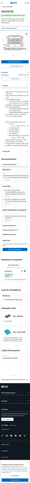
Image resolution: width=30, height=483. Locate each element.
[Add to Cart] (25, 271)
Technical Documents (10, 164)
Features (5, 85)
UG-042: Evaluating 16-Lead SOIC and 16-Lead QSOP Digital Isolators (15, 200)
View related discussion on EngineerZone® (13, 379)
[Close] (28, 462)
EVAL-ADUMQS (18, 316)
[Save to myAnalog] (22, 271)
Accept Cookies (15, 480)
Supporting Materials (10, 225)
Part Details (6, 151)
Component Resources (11, 230)
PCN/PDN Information (9, 234)
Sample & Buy (15, 78)
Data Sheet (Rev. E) (16, 61)
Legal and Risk (5, 444)
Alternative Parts (14, 265)
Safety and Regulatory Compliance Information (15, 217)
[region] (15, 471)
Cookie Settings (15, 475)
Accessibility (4, 451)
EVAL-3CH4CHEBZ (19, 332)
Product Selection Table (16, 66)
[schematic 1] (15, 43)
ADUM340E (8, 271)
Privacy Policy (5, 457)
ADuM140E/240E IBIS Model (13, 299)
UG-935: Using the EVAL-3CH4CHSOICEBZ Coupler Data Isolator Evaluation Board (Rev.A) (15, 192)
